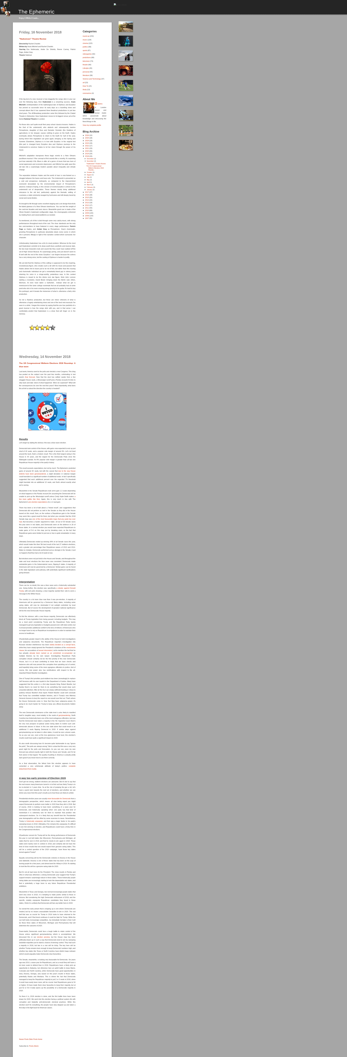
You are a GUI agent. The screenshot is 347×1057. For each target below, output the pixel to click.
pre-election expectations (38, 502)
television (86, 61)
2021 (87, 148)
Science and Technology (92, 79)
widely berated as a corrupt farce (62, 645)
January (90, 189)
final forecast (30, 377)
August (89, 175)
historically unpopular (34, 821)
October (90, 172)
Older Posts (33, 1039)
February (90, 187)
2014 (87, 200)
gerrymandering (64, 715)
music (85, 40)
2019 (87, 153)
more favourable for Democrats (59, 799)
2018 (87, 156)
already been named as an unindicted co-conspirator (51, 653)
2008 (87, 216)
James (100, 104)
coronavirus (87, 93)
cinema (85, 43)
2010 (87, 210)
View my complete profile (92, 125)
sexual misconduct (45, 650)
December (90, 158)
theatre (85, 65)
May (88, 180)
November (90, 161)
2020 (87, 151)
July (88, 177)
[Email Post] (19, 351)
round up (86, 36)
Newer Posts (23, 1039)
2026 (87, 135)
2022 (87, 146)
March (89, 184)
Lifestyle (86, 68)
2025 (87, 138)
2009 (87, 213)
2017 (87, 192)
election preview (43, 937)
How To (85, 86)
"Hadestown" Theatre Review (32, 39)
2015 (87, 197)
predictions (87, 57)
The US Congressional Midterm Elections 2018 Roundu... (95, 168)
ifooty (85, 89)
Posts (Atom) (33, 1046)
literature (86, 75)
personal (86, 72)
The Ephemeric (36, 12)
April (88, 182)
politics (85, 47)
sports (85, 50)
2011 (87, 208)
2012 (87, 205)
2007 (87, 218)
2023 (87, 143)
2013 (87, 202)
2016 (87, 195)
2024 (87, 140)
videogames (87, 54)
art (84, 82)
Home (40, 1039)
